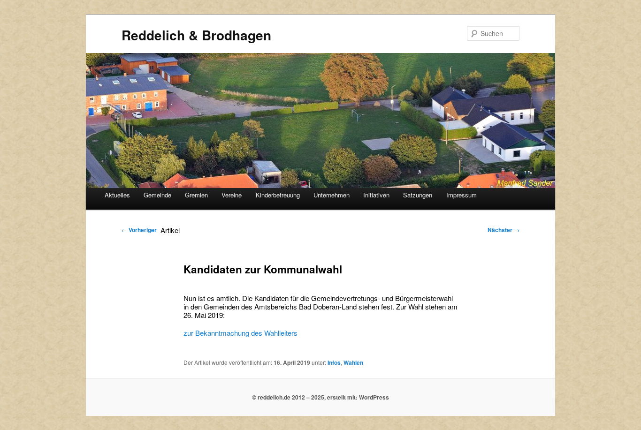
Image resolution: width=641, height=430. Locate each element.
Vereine (231, 194)
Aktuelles (117, 194)
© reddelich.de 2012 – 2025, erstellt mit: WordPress (320, 397)
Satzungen (417, 194)
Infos (334, 362)
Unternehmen (331, 194)
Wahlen (353, 362)
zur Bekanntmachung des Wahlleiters (240, 333)
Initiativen (376, 194)
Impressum (461, 194)
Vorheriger (139, 230)
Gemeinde (157, 194)
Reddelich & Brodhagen (196, 35)
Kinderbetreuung (278, 194)
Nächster (503, 230)
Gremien (196, 194)
